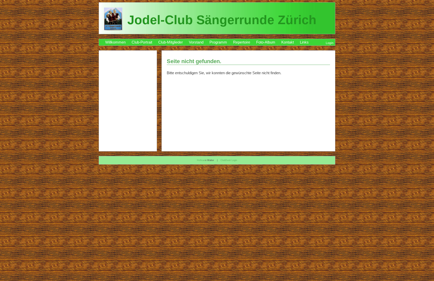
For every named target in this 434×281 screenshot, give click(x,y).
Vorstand (196, 42)
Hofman (201, 160)
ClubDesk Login (229, 160)
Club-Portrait (142, 42)
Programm (218, 42)
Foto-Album (265, 42)
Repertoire (241, 42)
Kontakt (287, 42)
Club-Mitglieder (170, 42)
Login (330, 43)
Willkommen (115, 42)
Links (304, 42)
